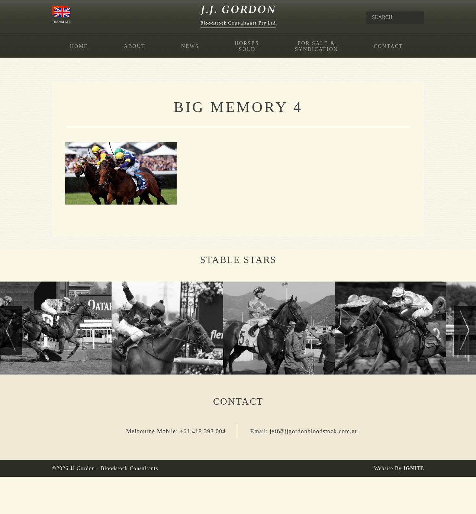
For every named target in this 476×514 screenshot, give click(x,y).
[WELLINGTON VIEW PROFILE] (279, 328)
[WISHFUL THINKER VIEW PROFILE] (390, 328)
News (190, 46)
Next (465, 330)
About (134, 46)
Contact (388, 46)
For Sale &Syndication (316, 46)
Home (79, 46)
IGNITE (413, 468)
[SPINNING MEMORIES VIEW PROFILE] (56, 328)
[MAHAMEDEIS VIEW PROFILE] (167, 328)
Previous (11, 330)
